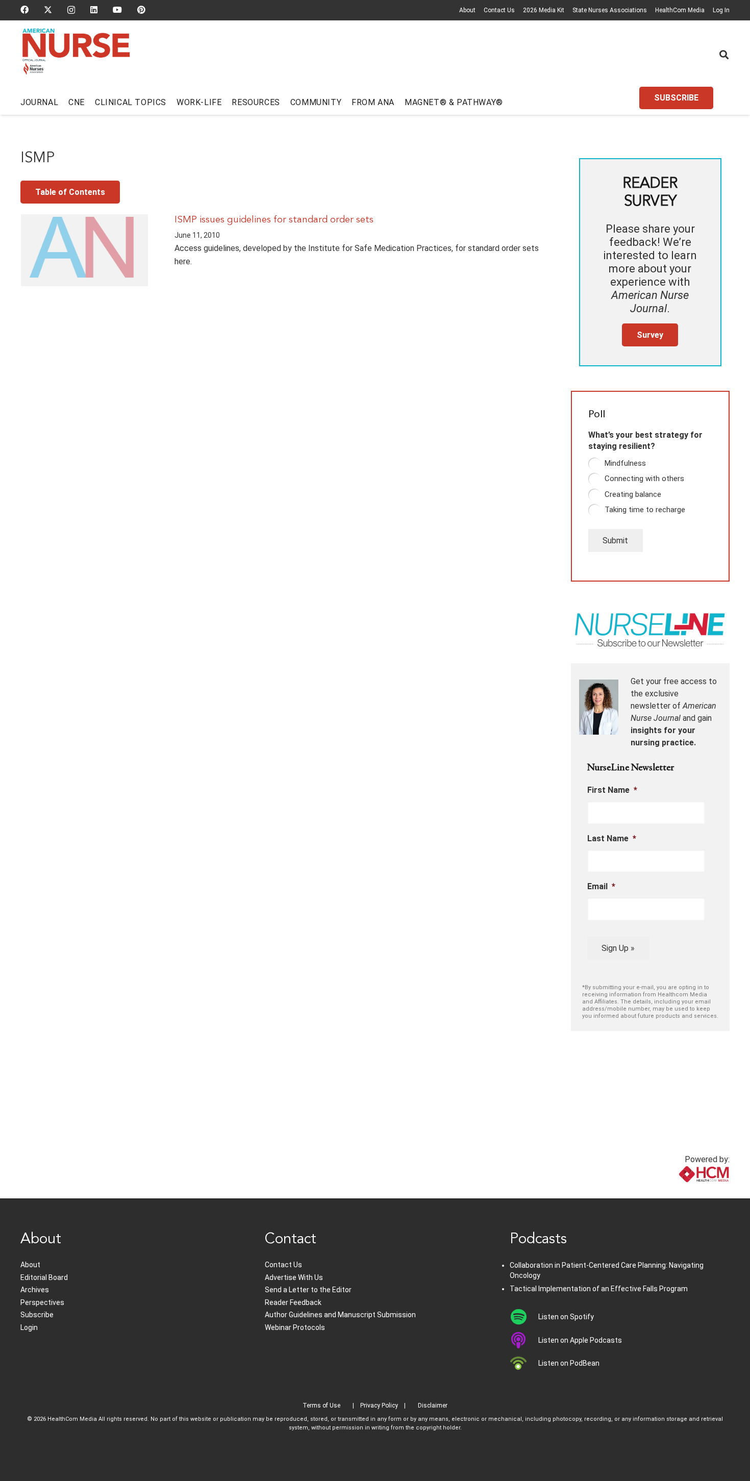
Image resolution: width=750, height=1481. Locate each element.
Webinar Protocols (295, 1327)
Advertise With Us (294, 1277)
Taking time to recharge (645, 509)
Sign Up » (618, 948)
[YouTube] (117, 10)
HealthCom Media (680, 10)
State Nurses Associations (609, 10)
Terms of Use (321, 1405)
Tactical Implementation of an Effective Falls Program (599, 1289)
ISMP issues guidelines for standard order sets (273, 220)
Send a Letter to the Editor (308, 1290)
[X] (48, 10)
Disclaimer (432, 1405)
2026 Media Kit (543, 10)
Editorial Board (44, 1277)
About (467, 10)
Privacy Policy (379, 1405)
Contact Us (499, 10)
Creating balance (633, 494)
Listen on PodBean (568, 1363)
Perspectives (42, 1302)
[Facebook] (24, 10)
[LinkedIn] (93, 10)
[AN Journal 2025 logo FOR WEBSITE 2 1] (76, 55)
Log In (721, 10)
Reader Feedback (293, 1302)
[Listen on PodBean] (524, 1363)
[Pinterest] (141, 10)
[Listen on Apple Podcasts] (524, 1340)
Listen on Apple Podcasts (580, 1340)
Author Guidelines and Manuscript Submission (340, 1315)
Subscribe (37, 1315)
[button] (724, 54)
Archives (34, 1290)
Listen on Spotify (566, 1317)
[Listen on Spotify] (524, 1317)
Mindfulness (625, 463)
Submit (615, 540)
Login (29, 1327)
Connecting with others (644, 478)
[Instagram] (71, 10)
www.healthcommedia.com (681, 1192)
